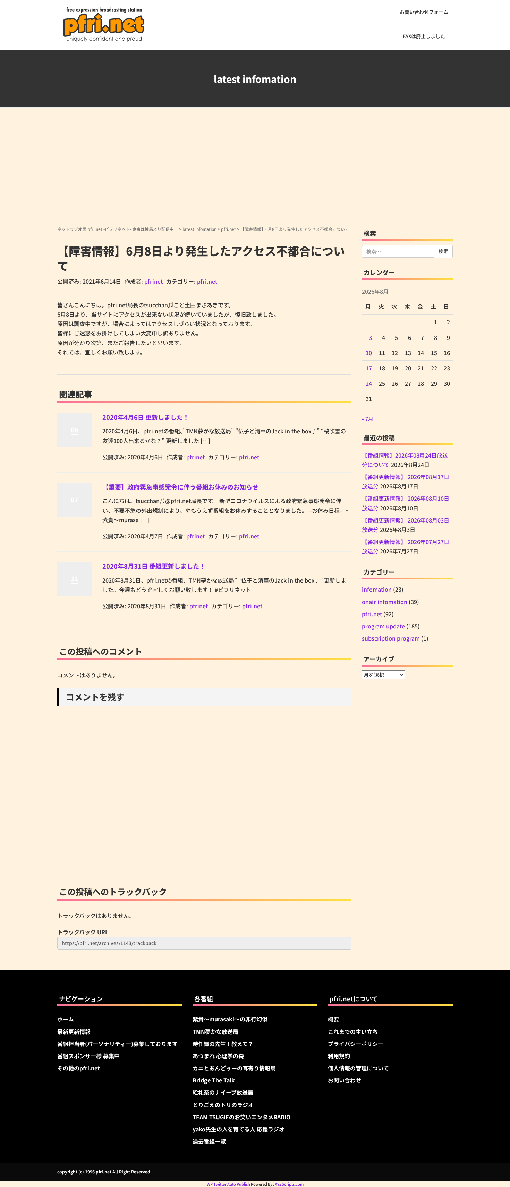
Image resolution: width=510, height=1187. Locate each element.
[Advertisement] (255, 173)
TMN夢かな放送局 (215, 1031)
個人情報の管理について (358, 1068)
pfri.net (228, 229)
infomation (377, 589)
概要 (333, 1019)
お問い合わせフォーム (424, 11)
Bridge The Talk (214, 1080)
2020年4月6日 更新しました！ (145, 416)
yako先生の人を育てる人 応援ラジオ (238, 1129)
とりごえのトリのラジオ (223, 1105)
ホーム (65, 1019)
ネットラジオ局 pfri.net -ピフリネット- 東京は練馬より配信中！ (117, 229)
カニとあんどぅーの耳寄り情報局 (234, 1068)
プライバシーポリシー (355, 1043)
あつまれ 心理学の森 (218, 1056)
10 (369, 353)
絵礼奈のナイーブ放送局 (223, 1092)
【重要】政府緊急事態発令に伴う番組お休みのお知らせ (180, 486)
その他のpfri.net (78, 1068)
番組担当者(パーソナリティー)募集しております (117, 1043)
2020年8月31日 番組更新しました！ (153, 565)
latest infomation (199, 229)
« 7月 (367, 418)
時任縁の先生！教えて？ (223, 1043)
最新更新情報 (74, 1031)
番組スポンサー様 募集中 (88, 1056)
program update (383, 626)
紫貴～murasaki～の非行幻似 (230, 1019)
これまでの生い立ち (353, 1031)
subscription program (391, 638)
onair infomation (384, 601)
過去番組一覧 (209, 1141)
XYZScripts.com (289, 1184)
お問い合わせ (344, 1080)
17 (369, 368)
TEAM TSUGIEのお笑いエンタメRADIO (241, 1117)
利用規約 (339, 1056)
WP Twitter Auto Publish (228, 1184)
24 (369, 383)
